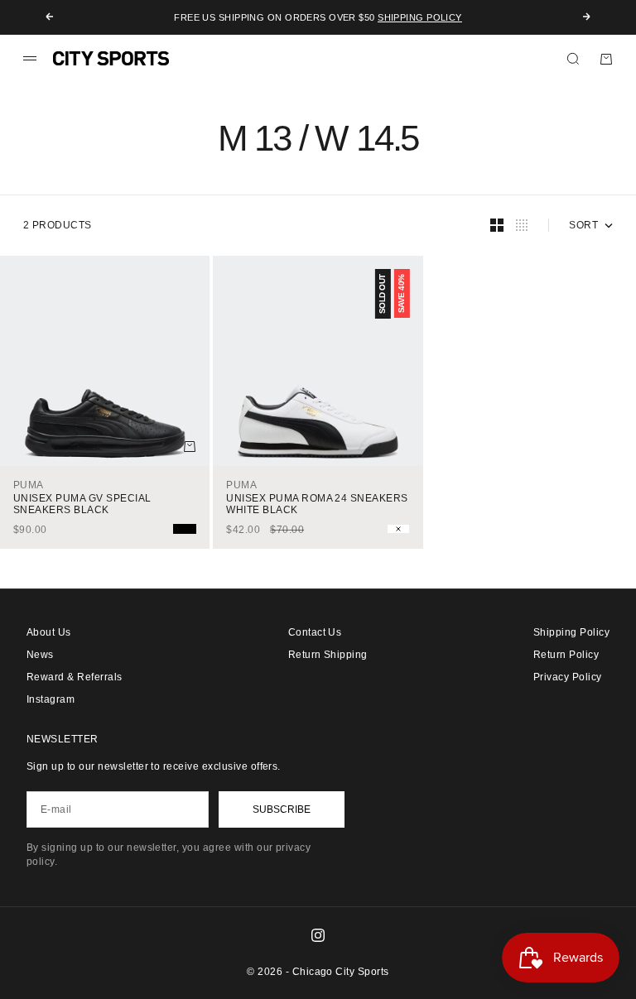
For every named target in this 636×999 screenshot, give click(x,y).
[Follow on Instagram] (318, 935)
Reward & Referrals (74, 677)
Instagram (50, 699)
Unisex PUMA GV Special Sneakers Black (82, 504)
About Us (48, 632)
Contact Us (315, 632)
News (40, 654)
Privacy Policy (567, 677)
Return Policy (566, 654)
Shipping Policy (420, 17)
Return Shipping (328, 654)
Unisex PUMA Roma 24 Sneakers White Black (316, 504)
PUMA (28, 485)
